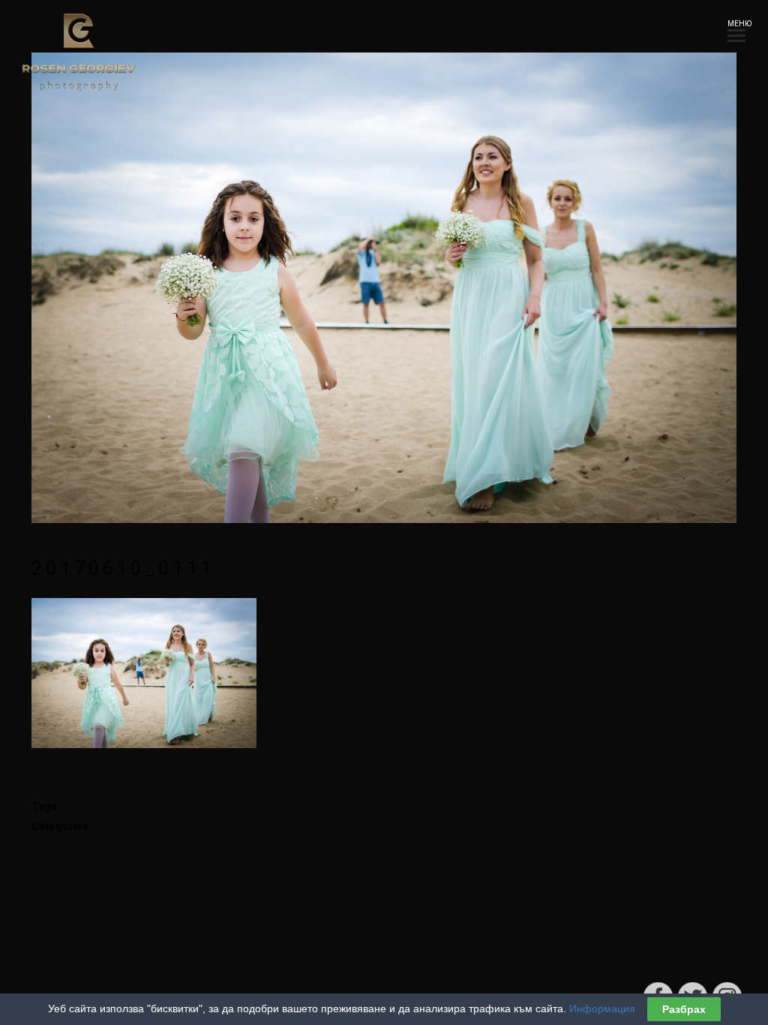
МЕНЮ (737, 24)
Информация (602, 1008)
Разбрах (684, 1009)
